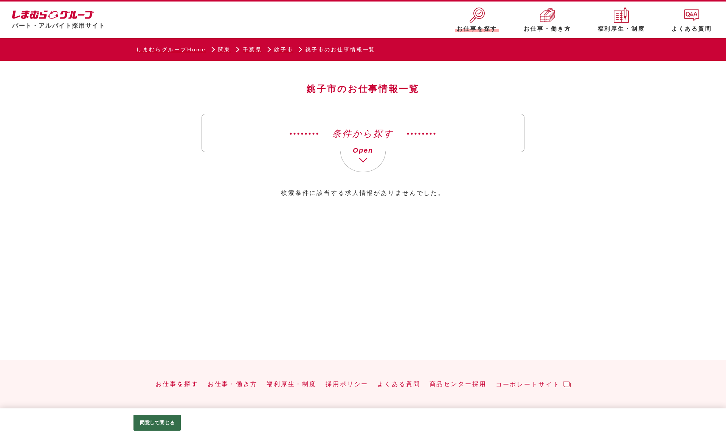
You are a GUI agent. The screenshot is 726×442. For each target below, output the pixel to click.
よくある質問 (398, 384)
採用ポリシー (347, 384)
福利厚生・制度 (291, 384)
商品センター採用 (458, 384)
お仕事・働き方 (233, 384)
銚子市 (283, 49)
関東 (224, 49)
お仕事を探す (176, 384)
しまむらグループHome (171, 49)
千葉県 (252, 49)
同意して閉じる (157, 422)
